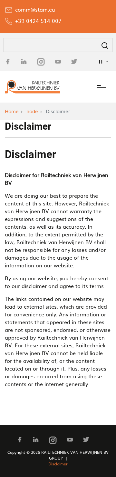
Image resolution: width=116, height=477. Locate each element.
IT (102, 61)
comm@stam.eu (35, 9)
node (32, 111)
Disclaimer (58, 464)
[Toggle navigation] (101, 86)
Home (12, 111)
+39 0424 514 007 (38, 21)
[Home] (32, 87)
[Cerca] (104, 45)
